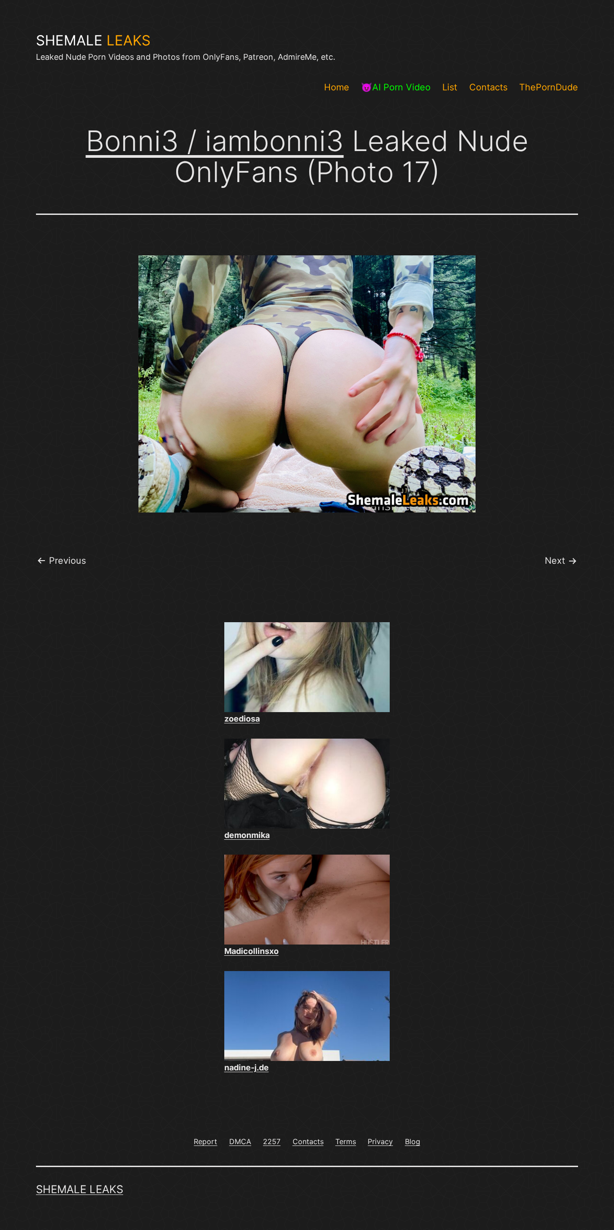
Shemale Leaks (79, 1189)
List (449, 87)
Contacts (488, 87)
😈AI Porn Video (396, 87)
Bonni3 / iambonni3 (215, 141)
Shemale (93, 40)
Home (336, 87)
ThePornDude (548, 87)
